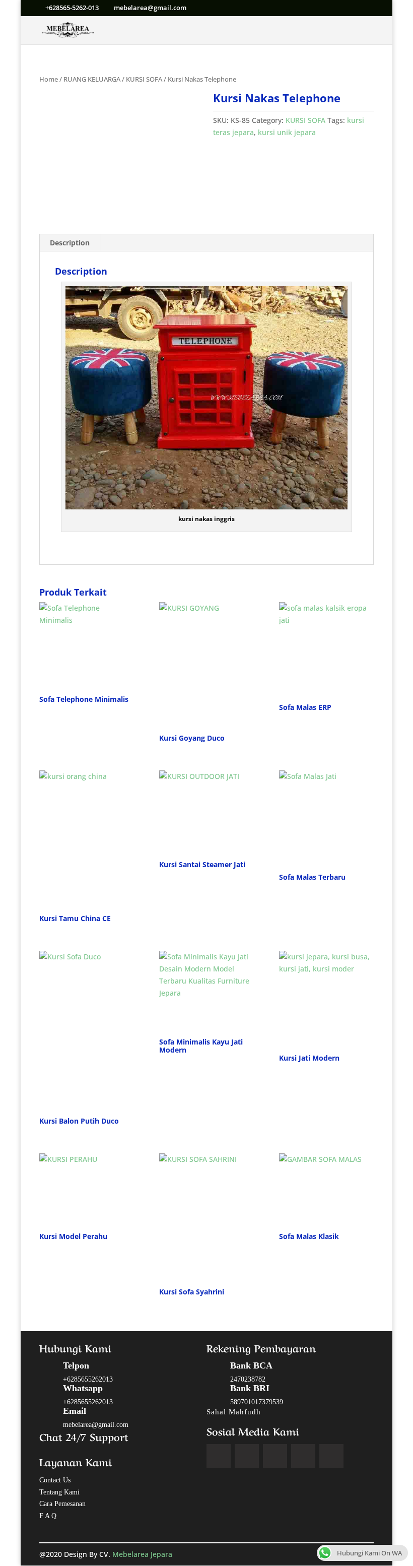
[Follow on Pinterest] (303, 1456)
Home (48, 79)
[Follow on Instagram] (275, 1456)
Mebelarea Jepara (143, 1554)
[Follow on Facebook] (218, 1456)
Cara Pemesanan (62, 1504)
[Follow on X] (247, 1456)
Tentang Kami (59, 1492)
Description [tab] (70, 242)
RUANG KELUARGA (91, 79)
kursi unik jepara (287, 132)
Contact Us (55, 1480)
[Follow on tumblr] (331, 1456)
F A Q (47, 1516)
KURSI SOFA (144, 79)
